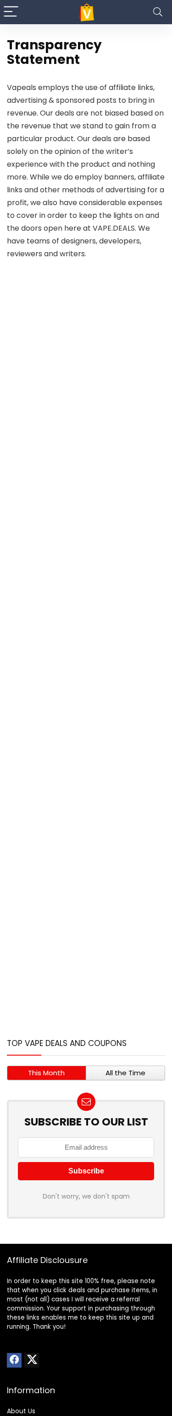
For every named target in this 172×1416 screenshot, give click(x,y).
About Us (21, 1411)
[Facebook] (14, 1360)
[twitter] (31, 1360)
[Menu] (11, 12)
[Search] (158, 12)
